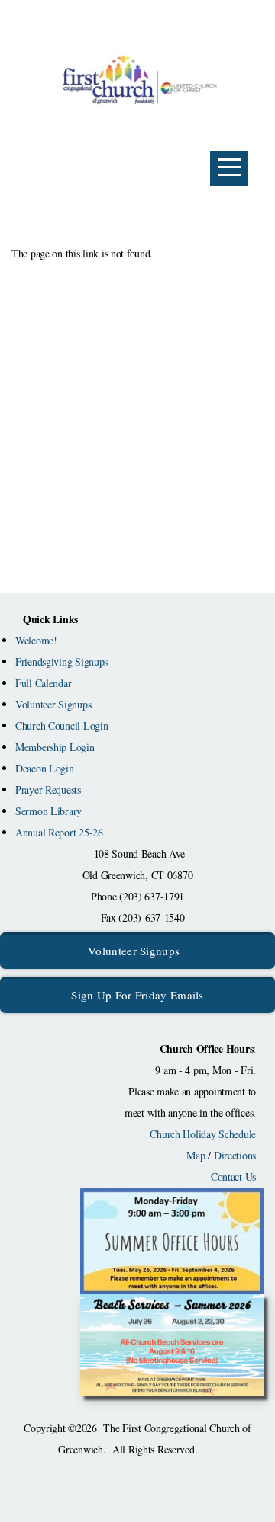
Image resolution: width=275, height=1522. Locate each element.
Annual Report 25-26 (59, 832)
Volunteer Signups (53, 704)
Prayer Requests (48, 789)
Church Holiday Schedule (203, 1134)
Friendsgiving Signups (61, 661)
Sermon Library (48, 811)
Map (195, 1155)
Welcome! (36, 640)
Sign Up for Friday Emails (137, 994)
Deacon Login (44, 768)
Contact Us (233, 1176)
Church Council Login (61, 725)
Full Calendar (43, 683)
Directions (235, 1155)
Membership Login (55, 747)
